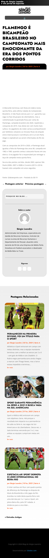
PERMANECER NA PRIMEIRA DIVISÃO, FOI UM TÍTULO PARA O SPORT (23, 336)
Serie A (37, 66)
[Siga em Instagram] (36, 3)
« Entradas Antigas (13, 517)
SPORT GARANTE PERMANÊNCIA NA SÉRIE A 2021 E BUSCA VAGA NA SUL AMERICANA (24, 405)
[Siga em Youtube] (46, 3)
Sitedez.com (32, 550)
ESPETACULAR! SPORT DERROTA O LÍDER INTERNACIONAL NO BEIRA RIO (24, 477)
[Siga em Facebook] (41, 3)
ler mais (10, 367)
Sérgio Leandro (15, 66)
